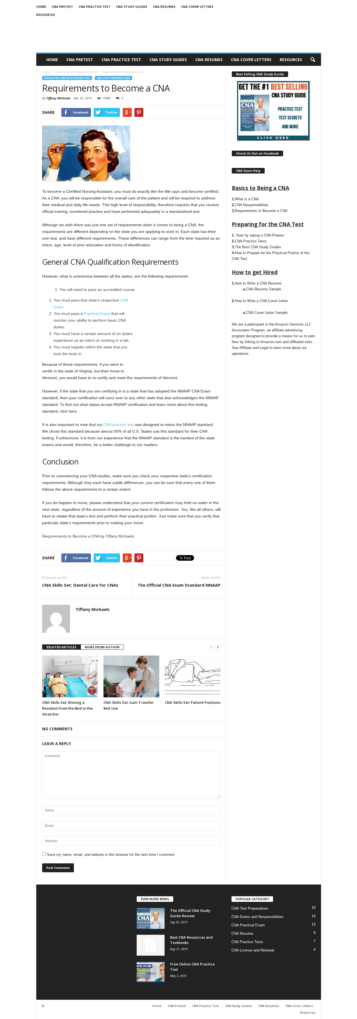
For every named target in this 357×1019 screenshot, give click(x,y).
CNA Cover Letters (197, 6)
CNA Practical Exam (248, 925)
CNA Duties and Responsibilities (67, 78)
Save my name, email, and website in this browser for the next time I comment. (111, 854)
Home (41, 6)
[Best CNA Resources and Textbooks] (151, 945)
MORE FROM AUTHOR (102, 647)
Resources (45, 15)
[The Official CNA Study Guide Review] (151, 918)
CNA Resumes (164, 6)
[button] (313, 60)
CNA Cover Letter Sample (267, 312)
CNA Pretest (62, 6)
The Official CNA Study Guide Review (190, 913)
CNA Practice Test (94, 6)
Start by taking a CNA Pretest (260, 235)
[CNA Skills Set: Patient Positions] (193, 676)
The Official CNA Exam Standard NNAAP (179, 585)
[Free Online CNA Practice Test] (151, 972)
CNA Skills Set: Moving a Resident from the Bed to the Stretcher (67, 708)
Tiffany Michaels (58, 98)
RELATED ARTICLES (61, 647)
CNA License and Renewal (252, 950)
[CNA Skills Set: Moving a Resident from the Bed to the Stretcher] (70, 676)
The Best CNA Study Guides (258, 247)
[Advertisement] (177, 332)
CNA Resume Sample (263, 289)
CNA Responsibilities (252, 205)
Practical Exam (97, 313)
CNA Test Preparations (113, 78)
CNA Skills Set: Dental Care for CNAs (80, 585)
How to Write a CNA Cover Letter (261, 301)
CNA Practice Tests (251, 241)
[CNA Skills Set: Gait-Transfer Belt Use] (131, 676)
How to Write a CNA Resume (258, 283)
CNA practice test (118, 424)
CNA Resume (242, 933)
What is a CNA (247, 199)
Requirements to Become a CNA (261, 211)
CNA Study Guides (131, 6)
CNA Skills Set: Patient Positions (192, 702)
